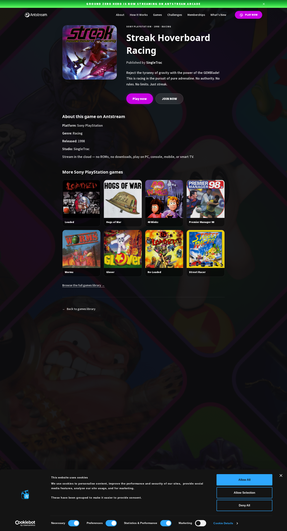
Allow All (244, 479)
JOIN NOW (169, 99)
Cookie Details (223, 523)
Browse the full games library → (83, 285)
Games (157, 15)
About (120, 15)
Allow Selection (244, 492)
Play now (140, 99)
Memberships (196, 15)
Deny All (244, 505)
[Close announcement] (263, 3)
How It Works (139, 15)
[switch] (111, 523)
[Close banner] (281, 475)
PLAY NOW (251, 14)
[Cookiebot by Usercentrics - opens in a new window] (25, 523)
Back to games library (78, 309)
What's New (218, 15)
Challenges (174, 15)
